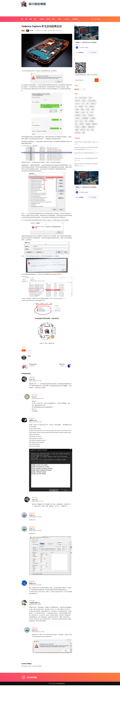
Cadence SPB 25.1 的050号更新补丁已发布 (84, 142)
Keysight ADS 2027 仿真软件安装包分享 (84, 153)
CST (83, 103)
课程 (53, 19)
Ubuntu (84, 115)
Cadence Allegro (91, 100)
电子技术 (77, 126)
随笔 (84, 132)
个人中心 (66, 19)
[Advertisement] (60, 11)
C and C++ (77, 103)
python (83, 112)
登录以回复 (32, 377)
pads (93, 109)
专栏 (23, 30)
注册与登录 (75, 19)
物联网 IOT (94, 124)
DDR (87, 103)
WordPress (90, 115)
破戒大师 (83, 129)
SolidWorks (77, 115)
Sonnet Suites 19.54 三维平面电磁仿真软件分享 (86, 158)
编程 (92, 129)
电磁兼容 (84, 126)
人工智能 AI (92, 118)
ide (76, 106)
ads (76, 97)
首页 (22, 19)
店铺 (59, 19)
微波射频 (91, 121)
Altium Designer (82, 97)
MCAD (82, 109)
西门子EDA (77, 132)
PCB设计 (77, 112)
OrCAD (87, 109)
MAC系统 (92, 106)
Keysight (81, 106)
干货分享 (48, 19)
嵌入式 (81, 121)
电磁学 (76, 129)
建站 (86, 121)
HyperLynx (93, 103)
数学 (76, 124)
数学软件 (82, 124)
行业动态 (42, 19)
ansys (90, 97)
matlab (77, 109)
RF (87, 112)
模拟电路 (88, 124)
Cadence (30, 350)
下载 (35, 19)
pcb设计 (86, 47)
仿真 (76, 121)
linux (86, 106)
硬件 (88, 129)
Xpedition (77, 118)
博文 (26, 19)
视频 (30, 19)
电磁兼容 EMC (91, 126)
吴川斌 (31, 30)
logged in (30, 666)
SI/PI (92, 112)
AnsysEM (77, 100)
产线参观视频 (85, 118)
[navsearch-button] (92, 19)
